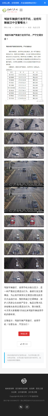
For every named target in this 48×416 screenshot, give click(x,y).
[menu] (21, 10)
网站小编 (7, 27)
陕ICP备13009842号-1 (12, 401)
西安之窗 (39, 388)
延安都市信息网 (21, 388)
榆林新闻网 (9, 388)
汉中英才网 (32, 392)
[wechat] (21, 407)
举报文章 (24, 334)
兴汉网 (13, 392)
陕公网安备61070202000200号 (33, 401)
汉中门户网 (28, 396)
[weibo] (27, 407)
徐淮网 (31, 388)
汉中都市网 (22, 392)
